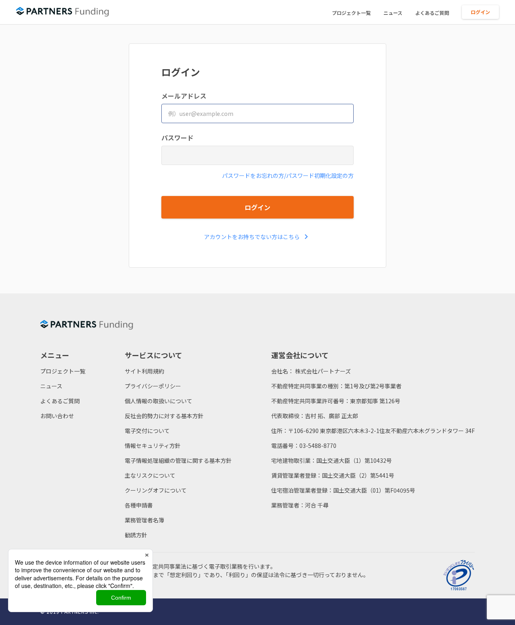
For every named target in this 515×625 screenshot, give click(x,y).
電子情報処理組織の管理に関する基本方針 (178, 460)
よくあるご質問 (432, 12)
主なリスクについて (150, 475)
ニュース (392, 12)
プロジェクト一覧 (351, 12)
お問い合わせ (57, 416)
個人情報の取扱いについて (158, 401)
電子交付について (147, 431)
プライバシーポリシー (153, 386)
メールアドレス (183, 96)
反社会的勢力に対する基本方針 (164, 416)
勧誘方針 (136, 535)
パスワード (177, 137)
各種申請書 (139, 505)
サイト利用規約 (144, 371)
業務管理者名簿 (144, 520)
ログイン (480, 11)
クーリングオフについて (156, 490)
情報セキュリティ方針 (153, 445)
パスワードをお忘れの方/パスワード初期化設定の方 (288, 175)
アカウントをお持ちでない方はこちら (257, 236)
